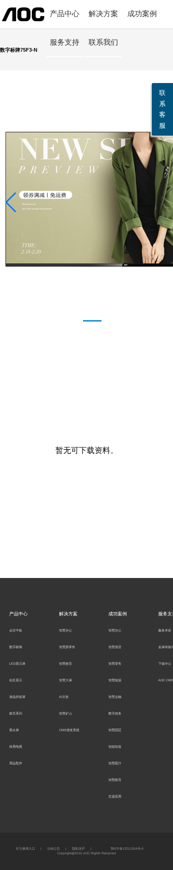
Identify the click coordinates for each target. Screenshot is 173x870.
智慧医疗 (114, 763)
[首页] (23, 14)
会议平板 (15, 630)
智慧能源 (114, 680)
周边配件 (15, 763)
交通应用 (114, 796)
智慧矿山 (65, 713)
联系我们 (103, 42)
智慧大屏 (65, 680)
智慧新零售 (67, 647)
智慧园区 (114, 730)
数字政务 (114, 713)
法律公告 (53, 848)
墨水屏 (14, 730)
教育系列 (15, 713)
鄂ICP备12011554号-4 (127, 848)
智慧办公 (65, 630)
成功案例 (142, 14)
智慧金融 (114, 696)
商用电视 (15, 746)
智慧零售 (114, 663)
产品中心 (64, 14)
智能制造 (114, 746)
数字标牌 (15, 647)
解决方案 (103, 14)
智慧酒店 (114, 647)
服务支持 (64, 42)
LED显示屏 (17, 663)
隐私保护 (78, 848)
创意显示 (15, 680)
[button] (11, 202)
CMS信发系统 (69, 730)
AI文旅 (64, 696)
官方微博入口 (25, 848)
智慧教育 (65, 663)
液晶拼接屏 (17, 696)
